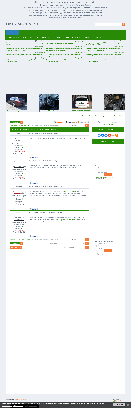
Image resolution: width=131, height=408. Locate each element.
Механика (101, 168)
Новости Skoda (40, 41)
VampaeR (19, 133)
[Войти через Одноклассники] (116, 135)
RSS (120, 116)
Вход (112, 124)
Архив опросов (108, 177)
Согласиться (119, 405)
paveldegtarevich (19, 161)
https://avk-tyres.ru (69, 191)
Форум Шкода (13, 125)
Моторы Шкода (40, 46)
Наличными (101, 246)
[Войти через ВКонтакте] (102, 135)
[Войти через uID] (99, 135)
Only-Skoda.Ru (22, 24)
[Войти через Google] (113, 135)
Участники (98, 116)
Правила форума (107, 116)
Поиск (116, 116)
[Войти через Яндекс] (109, 135)
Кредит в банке (102, 243)
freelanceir (19, 212)
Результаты (98, 177)
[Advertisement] (65, 77)
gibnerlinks (19, 186)
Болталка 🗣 (27, 125)
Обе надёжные (102, 172)
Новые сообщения (88, 116)
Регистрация (106, 124)
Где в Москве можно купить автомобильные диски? (45, 125)
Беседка (21, 125)
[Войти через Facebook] (106, 135)
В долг (100, 248)
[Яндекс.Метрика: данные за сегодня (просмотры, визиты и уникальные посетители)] (21, 399)
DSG (99, 170)
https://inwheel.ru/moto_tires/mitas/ (65, 219)
